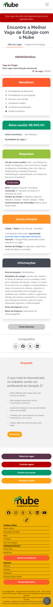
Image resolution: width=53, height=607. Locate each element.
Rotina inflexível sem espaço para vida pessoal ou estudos (25, 394)
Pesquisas (7, 573)
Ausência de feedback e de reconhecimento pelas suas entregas (28, 409)
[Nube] (10, 4)
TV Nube (7, 539)
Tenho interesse (26, 327)
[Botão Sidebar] (47, 4)
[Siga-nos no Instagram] (16, 513)
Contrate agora (26, 464)
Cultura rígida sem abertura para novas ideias (26, 424)
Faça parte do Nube (11, 532)
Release (6, 566)
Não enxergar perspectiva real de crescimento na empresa (23, 401)
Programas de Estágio (35, 44)
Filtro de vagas (15, 44)
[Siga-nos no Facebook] (9, 513)
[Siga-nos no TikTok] (26, 520)
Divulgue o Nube (27, 481)
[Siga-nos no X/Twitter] (30, 513)
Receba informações (26, 582)
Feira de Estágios (10, 543)
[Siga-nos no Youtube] (44, 513)
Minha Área (7, 549)
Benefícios (7, 553)
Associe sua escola (26, 472)
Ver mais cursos (12, 183)
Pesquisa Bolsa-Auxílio (12, 577)
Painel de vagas (26, 456)
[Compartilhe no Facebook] (23, 346)
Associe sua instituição (26, 558)
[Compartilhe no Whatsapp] (16, 346)
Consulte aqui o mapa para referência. (23, 236)
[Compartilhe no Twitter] (30, 346)
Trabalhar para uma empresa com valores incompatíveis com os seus (27, 416)
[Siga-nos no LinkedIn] (37, 513)
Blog (5, 536)
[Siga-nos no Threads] (23, 513)
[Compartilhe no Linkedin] (37, 346)
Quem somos (8, 528)
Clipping (6, 569)
